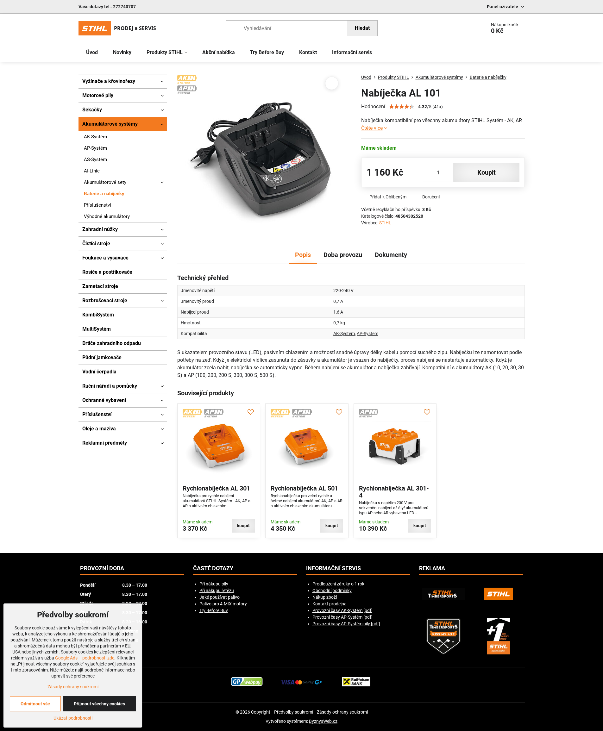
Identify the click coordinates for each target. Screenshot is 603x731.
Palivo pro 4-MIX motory (223, 603)
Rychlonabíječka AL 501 (304, 488)
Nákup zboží (324, 597)
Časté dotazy (213, 568)
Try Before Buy (213, 610)
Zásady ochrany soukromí (342, 712)
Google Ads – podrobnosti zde (84, 657)
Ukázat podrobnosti (72, 718)
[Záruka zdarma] (498, 636)
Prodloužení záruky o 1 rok (338, 583)
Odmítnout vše (35, 703)
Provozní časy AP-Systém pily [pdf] (346, 623)
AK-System (344, 333)
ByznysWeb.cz (323, 721)
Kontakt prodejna (329, 603)
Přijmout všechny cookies (99, 703)
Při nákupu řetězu (216, 590)
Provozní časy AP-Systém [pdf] (342, 617)
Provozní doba (102, 568)
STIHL (385, 222)
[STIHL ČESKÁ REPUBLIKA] (498, 594)
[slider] (401, 106)
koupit (486, 172)
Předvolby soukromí (293, 712)
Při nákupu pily (213, 583)
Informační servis (333, 568)
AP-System (367, 333)
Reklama (432, 568)
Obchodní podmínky (332, 590)
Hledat (362, 28)
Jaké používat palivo (219, 597)
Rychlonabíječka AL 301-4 (394, 491)
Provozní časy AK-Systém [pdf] (342, 610)
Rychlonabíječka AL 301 (216, 488)
